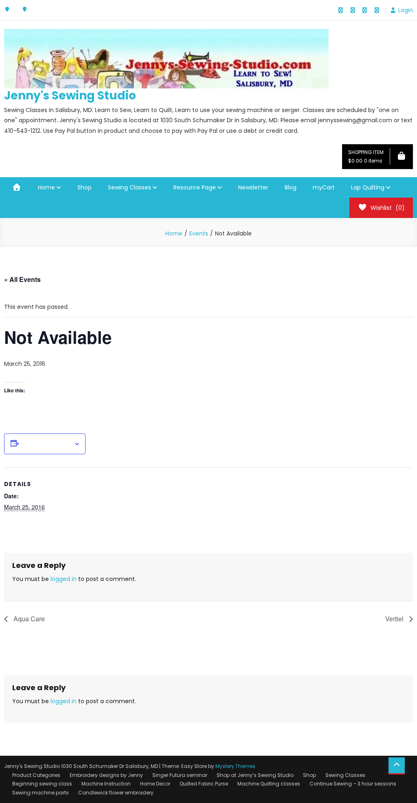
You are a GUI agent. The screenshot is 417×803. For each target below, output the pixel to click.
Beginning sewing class (42, 783)
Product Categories (36, 775)
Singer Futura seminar (179, 775)
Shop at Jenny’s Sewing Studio (255, 775)
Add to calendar (46, 444)
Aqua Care (28, 618)
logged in (63, 579)
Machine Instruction (106, 783)
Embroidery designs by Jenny (106, 775)
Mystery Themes (235, 766)
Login (405, 10)
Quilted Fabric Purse (204, 783)
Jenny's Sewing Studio (70, 95)
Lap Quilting (367, 187)
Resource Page (194, 187)
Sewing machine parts (40, 792)
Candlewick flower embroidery (116, 792)
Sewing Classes (129, 187)
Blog (290, 187)
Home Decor (155, 783)
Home (46, 187)
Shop (84, 187)
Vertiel (395, 618)
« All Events (22, 279)
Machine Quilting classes (268, 783)
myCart (324, 187)
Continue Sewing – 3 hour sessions (352, 783)
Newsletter (253, 187)
